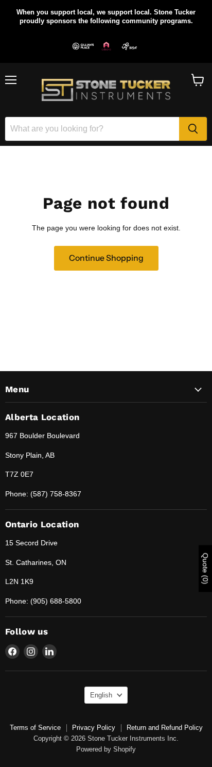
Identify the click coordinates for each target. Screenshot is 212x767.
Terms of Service (35, 727)
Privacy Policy (93, 727)
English (101, 695)
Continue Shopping (106, 258)
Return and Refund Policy (165, 727)
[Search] (193, 129)
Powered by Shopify (106, 749)
